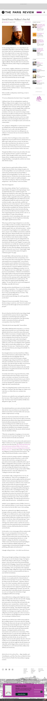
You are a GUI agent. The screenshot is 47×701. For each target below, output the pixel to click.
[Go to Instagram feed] (3, 669)
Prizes (32, 672)
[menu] (44, 12)
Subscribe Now (21, 694)
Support (25, 670)
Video (39, 671)
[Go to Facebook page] (6, 669)
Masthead (33, 671)
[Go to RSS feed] (12, 669)
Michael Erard (6, 22)
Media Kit (32, 668)
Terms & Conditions (41, 698)
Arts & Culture (28, 22)
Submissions (33, 670)
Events (25, 672)
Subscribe (39, 12)
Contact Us (26, 671)
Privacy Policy (33, 698)
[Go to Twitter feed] (9, 669)
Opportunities (41, 670)
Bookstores (40, 668)
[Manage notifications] (44, 698)
